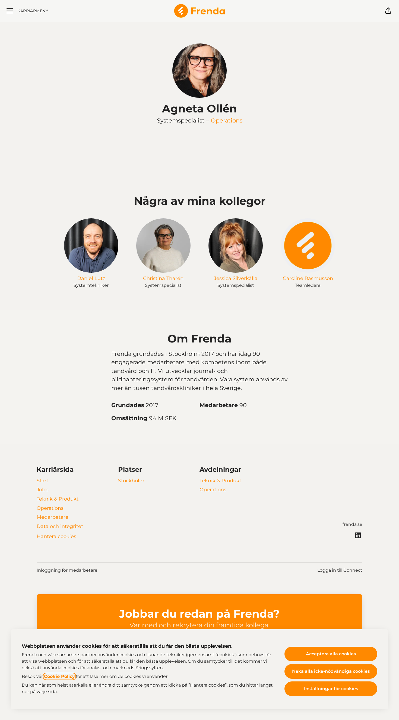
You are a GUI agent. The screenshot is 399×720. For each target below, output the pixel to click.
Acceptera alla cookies (331, 653)
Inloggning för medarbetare (67, 570)
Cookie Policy (59, 676)
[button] (388, 10)
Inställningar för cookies (331, 688)
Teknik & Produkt (57, 499)
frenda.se (352, 524)
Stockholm (131, 481)
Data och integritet (60, 526)
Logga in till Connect (339, 570)
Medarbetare (52, 517)
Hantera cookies (56, 536)
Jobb (43, 490)
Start (42, 481)
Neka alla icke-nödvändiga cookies (331, 671)
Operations (226, 120)
